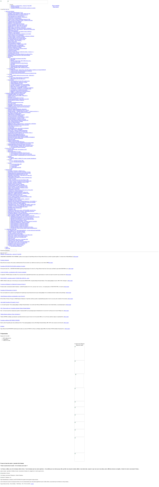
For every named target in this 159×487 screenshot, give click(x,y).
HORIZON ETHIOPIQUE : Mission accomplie (19, 222)
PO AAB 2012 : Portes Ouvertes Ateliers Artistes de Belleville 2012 (23, 228)
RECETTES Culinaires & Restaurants (15, 138)
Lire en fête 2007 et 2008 (15, 61)
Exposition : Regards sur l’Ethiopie (15, 183)
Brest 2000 (12, 64)
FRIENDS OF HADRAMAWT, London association (18, 124)
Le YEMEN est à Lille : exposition (15, 200)
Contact (32, 483)
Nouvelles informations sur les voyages (15, 102)
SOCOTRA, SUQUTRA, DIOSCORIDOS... (17, 203)
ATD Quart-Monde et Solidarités (14, 42)
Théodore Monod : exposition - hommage (16, 184)
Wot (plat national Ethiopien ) (16, 246)
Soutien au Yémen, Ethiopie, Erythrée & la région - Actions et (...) (21, 51)
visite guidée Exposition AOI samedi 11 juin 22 (9, 302)
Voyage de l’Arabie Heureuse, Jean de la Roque (17, 48)
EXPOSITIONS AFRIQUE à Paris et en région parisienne (21, 218)
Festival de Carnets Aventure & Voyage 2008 (19, 65)
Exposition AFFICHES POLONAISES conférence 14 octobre (23, 7)
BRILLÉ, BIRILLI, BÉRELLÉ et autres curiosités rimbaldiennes (23, 158)
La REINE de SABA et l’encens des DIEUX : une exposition (20, 205)
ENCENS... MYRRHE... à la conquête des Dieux (20, 85)
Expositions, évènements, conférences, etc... (16, 170)
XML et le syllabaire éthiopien (14, 122)
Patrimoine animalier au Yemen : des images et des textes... (21, 226)
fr (4, 9)
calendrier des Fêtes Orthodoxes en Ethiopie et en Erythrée (19, 33)
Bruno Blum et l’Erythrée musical (14, 113)
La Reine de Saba (11, 68)
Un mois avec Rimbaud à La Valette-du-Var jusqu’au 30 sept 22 (13, 284)
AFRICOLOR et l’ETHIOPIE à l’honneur (16, 114)
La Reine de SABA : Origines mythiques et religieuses (21, 70)
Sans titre (10, 101)
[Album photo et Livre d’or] (79, 428)
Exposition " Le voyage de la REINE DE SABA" (18, 206)
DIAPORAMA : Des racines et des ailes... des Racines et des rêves (21, 211)
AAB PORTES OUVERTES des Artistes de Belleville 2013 (20, 177)
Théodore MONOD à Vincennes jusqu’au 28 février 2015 (19, 173)
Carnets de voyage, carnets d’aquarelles (15, 240)
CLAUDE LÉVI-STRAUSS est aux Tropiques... (20, 84)
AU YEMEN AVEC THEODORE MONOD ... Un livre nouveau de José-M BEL (24, 230)
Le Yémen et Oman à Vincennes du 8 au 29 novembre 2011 (19, 180)
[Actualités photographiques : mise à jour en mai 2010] (79, 413)
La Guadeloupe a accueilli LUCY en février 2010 (17, 131)
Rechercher (2, 250)
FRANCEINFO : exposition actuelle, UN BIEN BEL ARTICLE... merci (14, 278)
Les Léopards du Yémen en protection (17, 147)
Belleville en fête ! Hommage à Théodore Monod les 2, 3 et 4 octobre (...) (22, 201)
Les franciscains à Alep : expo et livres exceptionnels (18, 128)
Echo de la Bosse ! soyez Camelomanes (16, 34)
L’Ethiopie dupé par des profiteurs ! (15, 21)
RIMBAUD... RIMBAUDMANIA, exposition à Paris (18, 193)
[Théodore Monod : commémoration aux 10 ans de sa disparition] (79, 400)
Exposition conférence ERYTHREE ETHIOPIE (10, 320)
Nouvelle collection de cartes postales (15, 233)
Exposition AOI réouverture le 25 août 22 (8, 290)
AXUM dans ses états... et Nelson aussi (15, 45)
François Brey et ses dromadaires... (15, 18)
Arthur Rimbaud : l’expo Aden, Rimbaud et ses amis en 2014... (20, 54)
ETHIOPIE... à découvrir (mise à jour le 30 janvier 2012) (19, 105)
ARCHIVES (10, 56)
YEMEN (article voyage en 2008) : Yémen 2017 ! (18, 95)
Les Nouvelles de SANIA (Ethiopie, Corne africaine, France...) (20, 132)
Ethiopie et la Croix (12, 96)
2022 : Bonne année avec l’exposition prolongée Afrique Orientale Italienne (15, 308)
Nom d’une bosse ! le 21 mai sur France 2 (16, 15)
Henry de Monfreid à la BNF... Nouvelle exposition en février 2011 (21, 215)
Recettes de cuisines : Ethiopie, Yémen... (16, 244)
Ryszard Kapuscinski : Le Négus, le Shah (16, 118)
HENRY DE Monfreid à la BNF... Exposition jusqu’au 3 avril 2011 (23, 221)
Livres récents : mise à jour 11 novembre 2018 (17, 237)
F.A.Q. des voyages (12, 103)
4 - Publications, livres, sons (10, 229)
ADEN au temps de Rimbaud (14, 188)
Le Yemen (10, 74)
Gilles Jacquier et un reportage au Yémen (18, 220)
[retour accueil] (0, 1)
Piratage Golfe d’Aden (12, 41)
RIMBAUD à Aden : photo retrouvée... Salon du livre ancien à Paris (21, 29)
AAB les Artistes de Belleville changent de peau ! (20, 152)
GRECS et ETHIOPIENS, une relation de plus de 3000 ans (19, 31)
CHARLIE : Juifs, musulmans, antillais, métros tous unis (19, 13)
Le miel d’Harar (11, 127)
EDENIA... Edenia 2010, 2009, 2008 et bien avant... (20, 60)
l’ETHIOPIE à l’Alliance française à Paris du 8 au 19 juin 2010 (20, 189)
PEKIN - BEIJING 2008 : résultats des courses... (20, 67)
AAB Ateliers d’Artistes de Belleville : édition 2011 (18, 192)
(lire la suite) (76, 256)
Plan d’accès (10, 150)
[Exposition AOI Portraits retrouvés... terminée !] (79, 461)
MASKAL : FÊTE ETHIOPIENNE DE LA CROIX (18, 110)
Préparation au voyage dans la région (15, 104)
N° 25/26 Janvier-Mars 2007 (16, 164)
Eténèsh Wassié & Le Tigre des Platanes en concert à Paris (19, 143)
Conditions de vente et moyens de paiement (16, 243)
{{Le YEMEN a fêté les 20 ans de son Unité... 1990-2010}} (22, 75)
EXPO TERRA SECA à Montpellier (15, 129)
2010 (11, 168)
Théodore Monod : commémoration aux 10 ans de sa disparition (22, 155)
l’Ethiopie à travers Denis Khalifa (14, 22)
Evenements (10, 76)
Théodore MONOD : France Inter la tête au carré (17, 24)
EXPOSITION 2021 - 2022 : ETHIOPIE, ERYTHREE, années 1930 (21, 204)
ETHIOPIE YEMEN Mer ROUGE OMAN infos (15, 93)
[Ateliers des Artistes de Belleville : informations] (79, 421)
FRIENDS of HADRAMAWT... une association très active (22, 219)
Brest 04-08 (12, 59)
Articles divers (11, 157)
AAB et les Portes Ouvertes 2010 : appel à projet (20, 81)
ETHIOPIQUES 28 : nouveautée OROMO (16, 231)
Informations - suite (12, 209)
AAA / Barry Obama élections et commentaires (19, 77)
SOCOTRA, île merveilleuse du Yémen (16, 97)
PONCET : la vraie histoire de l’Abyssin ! (16, 23)
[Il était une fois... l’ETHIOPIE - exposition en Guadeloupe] (79, 373)
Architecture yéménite (12, 50)
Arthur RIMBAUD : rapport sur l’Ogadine (18, 82)
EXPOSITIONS (8, 169)
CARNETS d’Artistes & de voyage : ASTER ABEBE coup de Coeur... (22, 210)
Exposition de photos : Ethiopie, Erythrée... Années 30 (18, 198)
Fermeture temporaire (15, 6)
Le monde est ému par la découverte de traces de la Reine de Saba (23, 73)
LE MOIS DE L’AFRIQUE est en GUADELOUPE (20, 88)
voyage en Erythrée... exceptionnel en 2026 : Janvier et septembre (13, 272)
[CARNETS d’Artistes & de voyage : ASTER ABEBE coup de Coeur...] (79, 360)
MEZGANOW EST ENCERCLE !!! (17, 78)
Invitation (2, 326)
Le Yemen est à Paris (12, 178)
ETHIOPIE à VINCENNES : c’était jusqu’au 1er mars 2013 (20, 175)
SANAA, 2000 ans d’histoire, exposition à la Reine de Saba (19, 196)
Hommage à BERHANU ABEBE (14, 47)
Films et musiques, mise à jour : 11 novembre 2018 (18, 239)
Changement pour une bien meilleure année (18, 66)
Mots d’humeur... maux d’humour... (15, 40)
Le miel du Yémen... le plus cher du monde (16, 37)
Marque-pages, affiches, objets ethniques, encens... (18, 235)
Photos (9, 57)
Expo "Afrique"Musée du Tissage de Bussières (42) (18, 120)
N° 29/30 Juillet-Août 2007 (15, 167)
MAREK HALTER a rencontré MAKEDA (16, 46)
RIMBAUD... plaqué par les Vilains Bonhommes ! (20, 91)
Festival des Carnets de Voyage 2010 (15, 194)
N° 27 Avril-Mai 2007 (14, 165)
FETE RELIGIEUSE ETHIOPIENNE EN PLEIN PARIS (22, 142)
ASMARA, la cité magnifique (14, 32)
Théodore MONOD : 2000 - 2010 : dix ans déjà (17, 26)
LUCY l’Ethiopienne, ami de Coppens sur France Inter (21, 154)
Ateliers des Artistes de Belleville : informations (17, 109)
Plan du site (7, 248)
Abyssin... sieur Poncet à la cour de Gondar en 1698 (18, 179)
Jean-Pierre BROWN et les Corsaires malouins (17, 38)
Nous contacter (55, 5)
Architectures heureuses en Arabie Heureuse (19, 63)
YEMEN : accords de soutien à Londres (18, 92)
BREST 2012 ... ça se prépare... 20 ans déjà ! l (17, 27)
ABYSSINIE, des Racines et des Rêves (18, 58)
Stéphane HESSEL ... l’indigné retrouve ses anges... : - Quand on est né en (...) (23, 111)
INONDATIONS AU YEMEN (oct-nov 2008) (17, 43)
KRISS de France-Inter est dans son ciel (16, 133)
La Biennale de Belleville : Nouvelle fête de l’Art (17, 185)
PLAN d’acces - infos (9, 148)
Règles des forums (11, 139)
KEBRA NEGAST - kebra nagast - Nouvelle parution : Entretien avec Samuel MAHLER (28, 69)
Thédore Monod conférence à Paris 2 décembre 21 (10, 314)
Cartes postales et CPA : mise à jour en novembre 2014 (18, 241)
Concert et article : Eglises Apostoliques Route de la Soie (19, 19)
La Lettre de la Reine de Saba (11, 107)
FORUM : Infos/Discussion (13, 140)
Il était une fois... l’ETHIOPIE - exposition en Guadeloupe (21, 87)
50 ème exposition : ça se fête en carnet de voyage (18, 186)
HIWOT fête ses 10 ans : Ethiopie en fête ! (18, 86)
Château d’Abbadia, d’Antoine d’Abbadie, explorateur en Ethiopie (21, 36)
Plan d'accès (56, 7)
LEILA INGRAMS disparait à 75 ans (15, 12)
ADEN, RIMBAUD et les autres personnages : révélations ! (19, 28)
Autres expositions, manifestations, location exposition (18, 214)
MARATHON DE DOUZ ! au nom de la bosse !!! (18, 14)
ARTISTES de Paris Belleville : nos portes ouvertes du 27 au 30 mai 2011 (24, 216)
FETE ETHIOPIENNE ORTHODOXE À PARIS (18, 136)
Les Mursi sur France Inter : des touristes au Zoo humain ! (19, 112)
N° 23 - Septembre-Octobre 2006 (16, 160)
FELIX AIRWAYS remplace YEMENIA (16, 100)
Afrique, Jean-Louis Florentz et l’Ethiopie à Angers (18, 187)
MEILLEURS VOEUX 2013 (14, 176)
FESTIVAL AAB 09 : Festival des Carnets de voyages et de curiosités (21, 202)
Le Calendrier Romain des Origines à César (16, 39)
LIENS (6, 247)
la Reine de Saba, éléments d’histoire (17, 72)
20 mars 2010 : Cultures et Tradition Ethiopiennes (17, 130)
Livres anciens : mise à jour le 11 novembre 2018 (17, 242)
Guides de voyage (11, 238)
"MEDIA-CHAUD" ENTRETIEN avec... (16, 141)
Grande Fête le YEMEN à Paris (14, 197)
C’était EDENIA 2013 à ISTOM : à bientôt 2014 (17, 17)
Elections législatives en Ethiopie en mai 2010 (17, 119)
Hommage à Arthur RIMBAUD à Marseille (16, 134)
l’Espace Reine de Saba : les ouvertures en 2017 (17, 149)
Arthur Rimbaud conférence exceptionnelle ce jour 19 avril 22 (12, 296)
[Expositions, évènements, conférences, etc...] (79, 406)
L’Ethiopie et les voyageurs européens (15, 191)
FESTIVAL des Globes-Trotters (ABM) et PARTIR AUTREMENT (21, 137)
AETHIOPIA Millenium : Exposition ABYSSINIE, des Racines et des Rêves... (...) (24, 213)
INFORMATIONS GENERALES (15, 207)
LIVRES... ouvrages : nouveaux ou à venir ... (17, 232)
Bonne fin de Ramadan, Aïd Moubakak (15, 115)
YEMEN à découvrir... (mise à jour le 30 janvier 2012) (18, 106)
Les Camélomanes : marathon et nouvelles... (19, 90)
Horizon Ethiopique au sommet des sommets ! (19, 223)
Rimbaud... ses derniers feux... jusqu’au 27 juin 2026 (21, 5)
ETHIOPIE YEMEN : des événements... (16, 94)
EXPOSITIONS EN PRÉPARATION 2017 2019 (18, 174)
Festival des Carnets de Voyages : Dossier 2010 (17, 212)
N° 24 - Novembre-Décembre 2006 (17, 161)
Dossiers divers (11, 79)
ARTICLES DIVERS (9, 11)
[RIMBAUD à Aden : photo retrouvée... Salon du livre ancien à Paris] (79, 436)
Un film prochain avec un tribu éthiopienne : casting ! (18, 116)
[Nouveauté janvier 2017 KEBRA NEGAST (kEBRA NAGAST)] (79, 387)
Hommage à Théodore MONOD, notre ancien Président (19, 55)
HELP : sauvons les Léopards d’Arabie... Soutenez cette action (20, 20)
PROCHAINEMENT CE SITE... (14, 151)
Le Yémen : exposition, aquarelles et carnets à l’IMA (18, 182)
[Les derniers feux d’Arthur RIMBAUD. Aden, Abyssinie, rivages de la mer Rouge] (79, 452)
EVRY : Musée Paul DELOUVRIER (15, 121)
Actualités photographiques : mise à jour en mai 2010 (18, 98)
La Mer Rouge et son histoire (13, 49)
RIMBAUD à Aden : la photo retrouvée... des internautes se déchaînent (22, 123)
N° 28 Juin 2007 (13, 166)
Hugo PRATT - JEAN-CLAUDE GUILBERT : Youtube (19, 171)
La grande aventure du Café (13, 52)
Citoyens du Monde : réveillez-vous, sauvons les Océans (21, 146)
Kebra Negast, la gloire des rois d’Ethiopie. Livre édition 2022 (20, 234)
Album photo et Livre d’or (13, 30)
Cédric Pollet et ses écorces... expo (14, 125)
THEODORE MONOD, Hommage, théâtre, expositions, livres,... (21, 145)
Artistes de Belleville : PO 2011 (16, 83)
